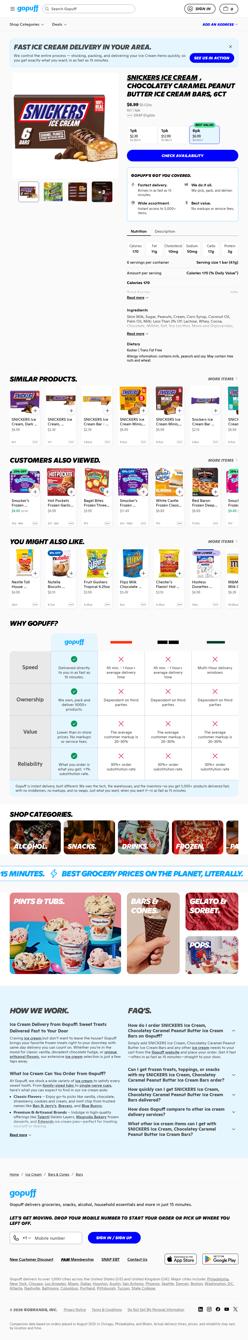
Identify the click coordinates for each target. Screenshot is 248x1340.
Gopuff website (165, 1052)
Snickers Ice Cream (162, 77)
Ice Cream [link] (33, 1174)
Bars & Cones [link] (58, 1174)
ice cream (200, 1047)
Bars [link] (79, 1174)
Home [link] (14, 1174)
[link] (28, 9)
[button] (228, 9)
